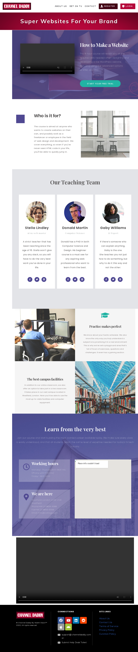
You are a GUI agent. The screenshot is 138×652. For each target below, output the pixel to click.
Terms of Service (108, 626)
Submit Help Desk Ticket (74, 642)
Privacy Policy (106, 630)
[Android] (68, 627)
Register (109, 7)
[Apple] (61, 627)
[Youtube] (68, 620)
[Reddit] (83, 620)
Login (129, 7)
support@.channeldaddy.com (76, 634)
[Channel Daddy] (17, 6)
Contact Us (105, 622)
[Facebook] (61, 620)
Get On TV (76, 7)
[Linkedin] (76, 620)
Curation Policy (107, 634)
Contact (90, 7)
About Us (61, 7)
